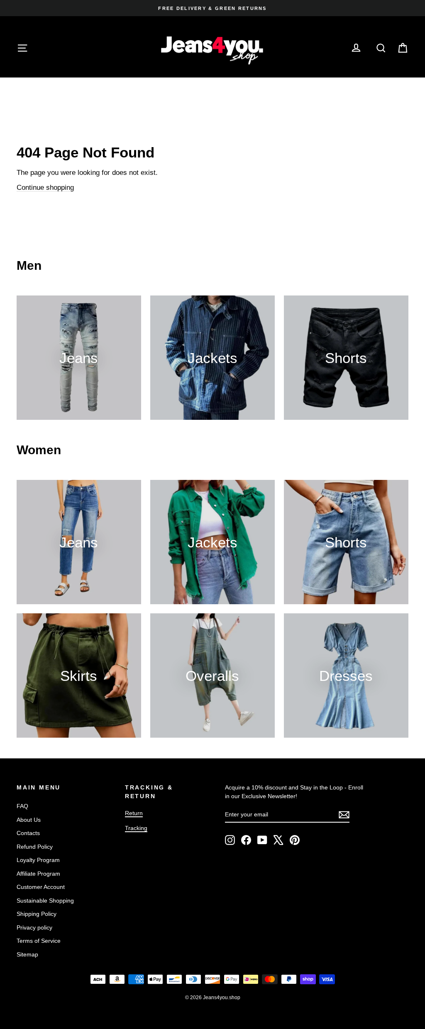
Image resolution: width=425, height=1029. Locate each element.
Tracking (136, 828)
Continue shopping (45, 187)
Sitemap (27, 954)
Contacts (28, 833)
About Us (29, 819)
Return (134, 813)
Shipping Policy (36, 913)
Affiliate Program (38, 873)
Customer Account (41, 887)
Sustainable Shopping (45, 900)
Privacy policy (34, 927)
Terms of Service (39, 940)
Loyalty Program (38, 860)
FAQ (22, 806)
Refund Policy (35, 846)
